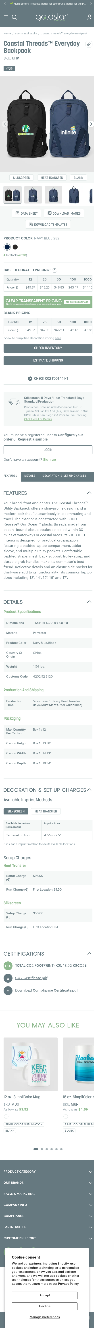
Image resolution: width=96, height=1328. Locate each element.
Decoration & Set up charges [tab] (64, 475)
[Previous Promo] (5, 3)
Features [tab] (10, 475)
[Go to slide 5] (56, 1149)
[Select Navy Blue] (7, 247)
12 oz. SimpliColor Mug (22, 1097)
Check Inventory (48, 348)
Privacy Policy (68, 1283)
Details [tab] (29, 475)
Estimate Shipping (48, 360)
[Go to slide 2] (42, 1149)
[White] (6, 1116)
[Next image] (91, 124)
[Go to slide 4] (51, 1149)
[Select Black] (15, 247)
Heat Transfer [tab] (46, 811)
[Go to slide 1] (35, 1149)
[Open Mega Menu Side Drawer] (6, 17)
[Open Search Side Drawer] (14, 17)
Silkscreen (21, 178)
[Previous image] (5, 124)
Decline (44, 1306)
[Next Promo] (91, 3)
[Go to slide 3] (47, 1149)
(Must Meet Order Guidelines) (61, 705)
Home (7, 33)
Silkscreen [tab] (16, 811)
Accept (45, 1295)
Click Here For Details (38, 419)
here (58, 338)
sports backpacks (26, 33)
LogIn (48, 450)
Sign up (49, 460)
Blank (78, 178)
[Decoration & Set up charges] (48, 302)
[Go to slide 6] (61, 1149)
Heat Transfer (52, 178)
